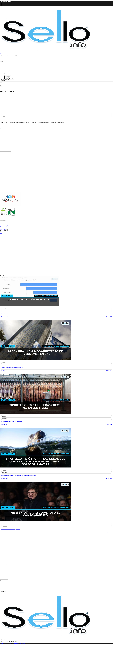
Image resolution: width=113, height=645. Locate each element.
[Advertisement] (35, 546)
